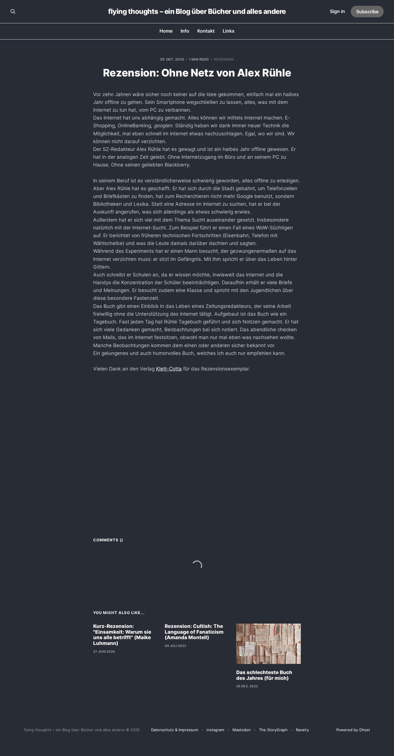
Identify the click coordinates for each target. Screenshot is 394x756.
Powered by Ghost (353, 729)
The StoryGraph (273, 729)
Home (166, 31)
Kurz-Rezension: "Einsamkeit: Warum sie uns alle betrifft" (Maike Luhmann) (122, 634)
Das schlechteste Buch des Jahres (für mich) (264, 675)
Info (185, 31)
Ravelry (302, 729)
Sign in (337, 11)
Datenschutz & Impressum (174, 729)
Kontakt (206, 31)
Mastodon (241, 729)
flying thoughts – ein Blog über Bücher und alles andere (197, 11)
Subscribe (367, 11)
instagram (215, 729)
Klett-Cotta (169, 369)
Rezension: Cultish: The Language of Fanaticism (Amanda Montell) (194, 631)
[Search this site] (13, 11)
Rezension (224, 59)
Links (228, 31)
